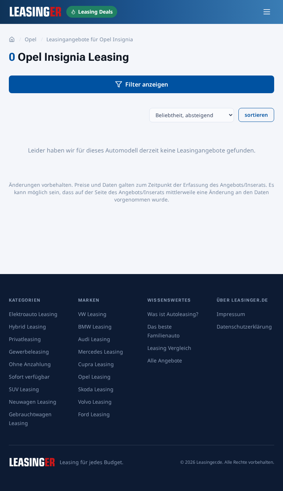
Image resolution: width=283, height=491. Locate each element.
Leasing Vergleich (169, 347)
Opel (30, 39)
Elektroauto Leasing (33, 314)
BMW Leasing (95, 326)
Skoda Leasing (95, 389)
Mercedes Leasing (100, 351)
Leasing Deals (95, 11)
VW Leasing (92, 314)
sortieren (256, 114)
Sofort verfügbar (29, 376)
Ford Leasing (94, 414)
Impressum (231, 314)
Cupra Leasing (96, 364)
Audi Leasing (94, 339)
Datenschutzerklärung (244, 326)
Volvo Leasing (95, 401)
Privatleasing (25, 339)
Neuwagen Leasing (32, 401)
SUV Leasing (24, 389)
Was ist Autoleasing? (172, 314)
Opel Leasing (94, 376)
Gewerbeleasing (29, 351)
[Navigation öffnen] (266, 11)
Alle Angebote (164, 360)
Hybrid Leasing (27, 326)
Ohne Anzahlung (30, 364)
